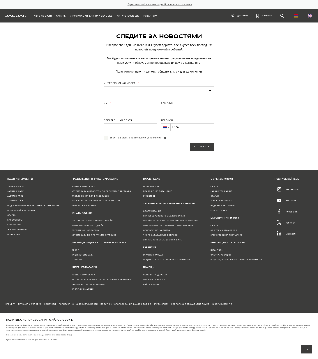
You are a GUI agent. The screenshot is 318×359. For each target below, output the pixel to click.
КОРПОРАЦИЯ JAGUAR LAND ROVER (190, 304)
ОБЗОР (75, 250)
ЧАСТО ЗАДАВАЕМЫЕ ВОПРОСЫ (160, 235)
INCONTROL (149, 196)
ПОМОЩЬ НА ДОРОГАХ (155, 275)
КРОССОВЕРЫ (15, 220)
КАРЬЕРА (10, 304)
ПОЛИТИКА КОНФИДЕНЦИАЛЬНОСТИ (78, 304)
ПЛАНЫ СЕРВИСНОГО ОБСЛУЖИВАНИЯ (164, 216)
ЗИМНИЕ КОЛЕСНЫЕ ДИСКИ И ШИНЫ (162, 240)
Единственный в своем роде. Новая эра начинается (160, 4)
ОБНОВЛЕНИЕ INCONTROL (157, 230)
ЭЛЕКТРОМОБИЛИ (17, 229)
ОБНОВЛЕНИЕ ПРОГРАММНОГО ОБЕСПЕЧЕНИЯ (168, 225)
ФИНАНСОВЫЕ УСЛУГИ (84, 206)
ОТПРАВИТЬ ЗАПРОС (154, 280)
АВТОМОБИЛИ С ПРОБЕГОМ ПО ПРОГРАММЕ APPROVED (101, 191)
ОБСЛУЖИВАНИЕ (152, 211)
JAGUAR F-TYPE (15, 201)
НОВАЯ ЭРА (13, 234)
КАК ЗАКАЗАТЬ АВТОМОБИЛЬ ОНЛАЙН (92, 221)
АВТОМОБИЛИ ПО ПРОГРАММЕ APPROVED (94, 235)
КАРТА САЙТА (161, 304)
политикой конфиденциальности (64, 330)
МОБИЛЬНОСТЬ (151, 186)
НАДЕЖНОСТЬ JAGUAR (223, 206)
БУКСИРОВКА (14, 225)
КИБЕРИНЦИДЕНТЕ (222, 304)
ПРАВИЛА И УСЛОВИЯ (30, 304)
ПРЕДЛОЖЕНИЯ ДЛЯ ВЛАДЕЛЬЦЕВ (90, 196)
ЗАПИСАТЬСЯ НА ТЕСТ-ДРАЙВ (88, 225)
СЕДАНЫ (12, 215)
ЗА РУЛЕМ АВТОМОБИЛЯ (224, 230)
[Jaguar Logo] (16, 15)
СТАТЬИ (215, 196)
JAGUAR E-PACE (15, 191)
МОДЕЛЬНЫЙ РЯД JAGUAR (21, 210)
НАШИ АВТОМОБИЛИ (82, 255)
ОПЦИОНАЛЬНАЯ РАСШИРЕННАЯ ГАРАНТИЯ (166, 260)
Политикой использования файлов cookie (186, 330)
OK (306, 349)
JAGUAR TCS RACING (221, 191)
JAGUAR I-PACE (15, 196)
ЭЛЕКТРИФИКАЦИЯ (221, 255)
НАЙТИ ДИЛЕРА (151, 284)
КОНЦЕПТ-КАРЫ (219, 210)
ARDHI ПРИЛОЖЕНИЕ (222, 201)
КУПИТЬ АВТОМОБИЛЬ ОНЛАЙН (88, 284)
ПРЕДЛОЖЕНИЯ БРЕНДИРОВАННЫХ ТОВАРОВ (96, 201)
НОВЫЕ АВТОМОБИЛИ (83, 186)
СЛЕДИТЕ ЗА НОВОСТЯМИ (86, 230)
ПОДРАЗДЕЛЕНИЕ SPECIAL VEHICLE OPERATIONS (33, 206)
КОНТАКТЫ (77, 260)
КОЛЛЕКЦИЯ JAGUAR (83, 289)
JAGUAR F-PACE (15, 186)
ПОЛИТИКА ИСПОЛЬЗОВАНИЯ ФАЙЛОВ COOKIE (125, 304)
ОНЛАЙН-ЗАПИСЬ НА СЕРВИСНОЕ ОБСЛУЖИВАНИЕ (170, 221)
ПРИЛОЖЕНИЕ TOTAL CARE (157, 191)
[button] (165, 127)
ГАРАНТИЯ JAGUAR (153, 255)
